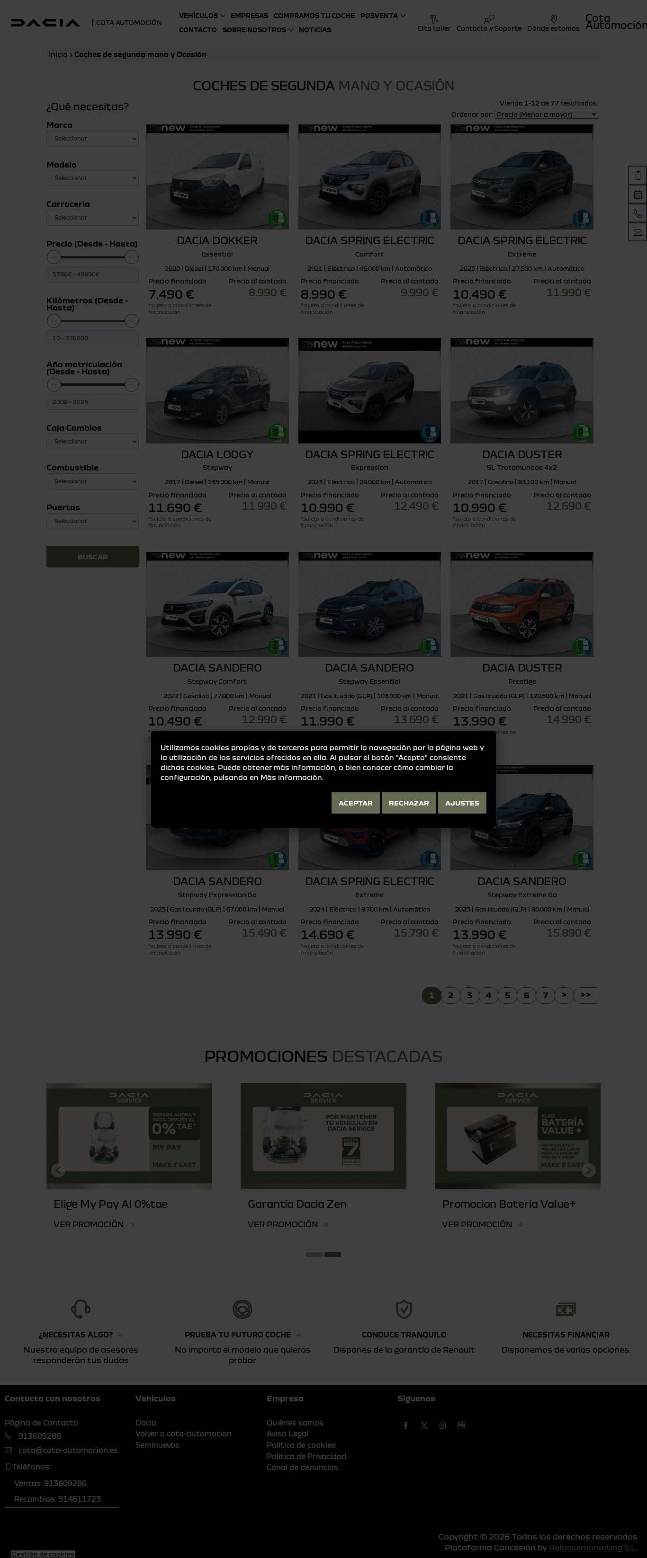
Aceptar (356, 802)
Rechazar (409, 802)
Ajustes (462, 802)
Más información (291, 777)
